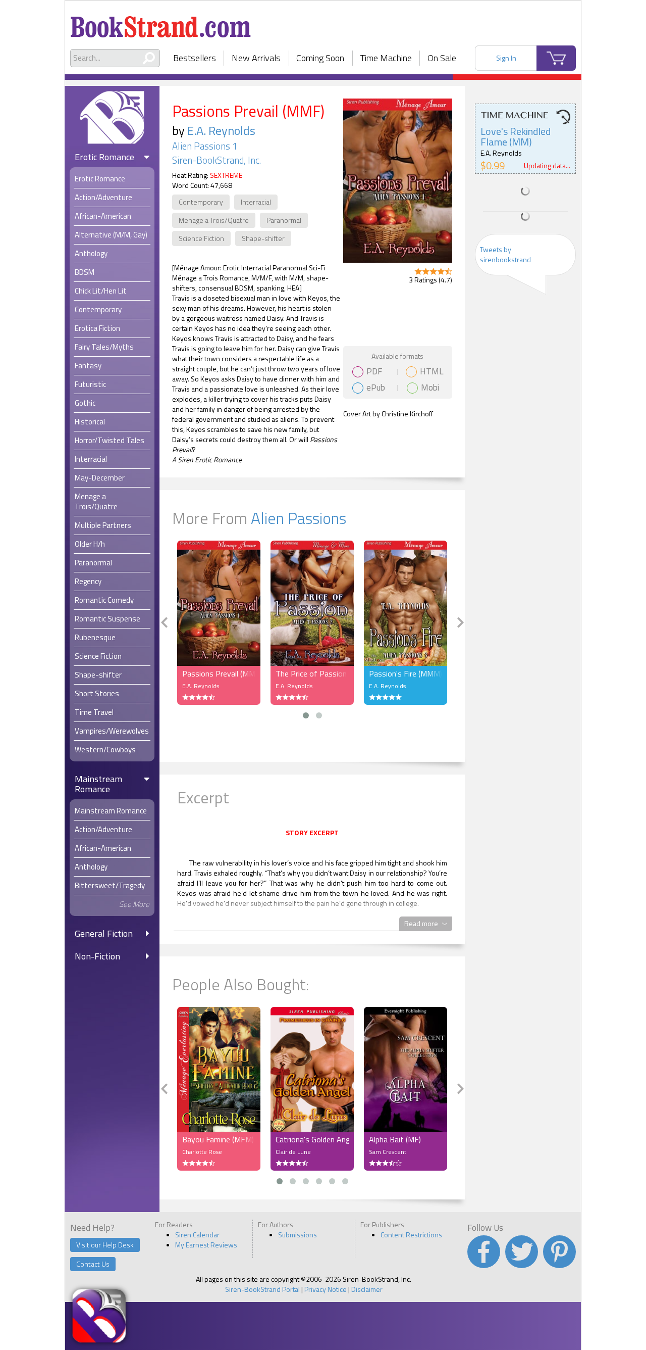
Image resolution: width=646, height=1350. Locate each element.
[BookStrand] (160, 23)
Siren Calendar (197, 1234)
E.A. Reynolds (221, 130)
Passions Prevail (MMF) (218, 673)
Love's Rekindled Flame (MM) (515, 136)
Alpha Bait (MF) (395, 1139)
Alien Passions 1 (204, 146)
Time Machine (386, 58)
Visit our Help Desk (105, 1244)
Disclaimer (367, 1289)
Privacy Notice (325, 1289)
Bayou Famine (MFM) (218, 1139)
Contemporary (201, 202)
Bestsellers (194, 58)
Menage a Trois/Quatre (214, 220)
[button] (305, 715)
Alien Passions (298, 518)
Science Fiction (201, 238)
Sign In (506, 58)
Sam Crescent (387, 1151)
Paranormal (283, 220)
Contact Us (93, 1264)
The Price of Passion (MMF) (312, 673)
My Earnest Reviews (206, 1244)
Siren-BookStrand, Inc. (216, 160)
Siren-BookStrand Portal (262, 1289)
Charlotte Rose (202, 1151)
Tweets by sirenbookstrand (505, 254)
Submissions (297, 1234)
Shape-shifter (263, 238)
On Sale (441, 58)
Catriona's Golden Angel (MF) (312, 1139)
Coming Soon (320, 58)
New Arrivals (256, 58)
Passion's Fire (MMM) (405, 673)
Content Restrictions (411, 1234)
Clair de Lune (293, 1151)
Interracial (256, 202)
